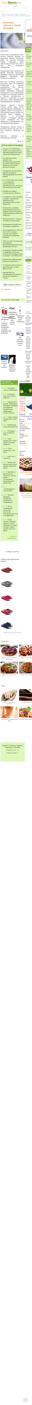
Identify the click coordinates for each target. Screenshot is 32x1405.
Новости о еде (5, 14)
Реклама (17, 743)
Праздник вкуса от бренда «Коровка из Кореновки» (12, 218)
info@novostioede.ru (12, 748)
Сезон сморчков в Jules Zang (9, 446)
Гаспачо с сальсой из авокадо (28, 265)
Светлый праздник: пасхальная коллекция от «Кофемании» (8, 494)
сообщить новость (13, 547)
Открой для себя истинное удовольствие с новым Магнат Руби (12, 264)
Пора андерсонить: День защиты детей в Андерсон (10, 437)
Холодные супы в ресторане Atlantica (9, 391)
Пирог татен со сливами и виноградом (9, 653)
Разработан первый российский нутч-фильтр (11, 191)
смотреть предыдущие (12, 532)
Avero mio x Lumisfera (9, 453)
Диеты (20, 741)
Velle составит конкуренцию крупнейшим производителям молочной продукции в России (13, 241)
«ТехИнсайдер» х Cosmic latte (9, 484)
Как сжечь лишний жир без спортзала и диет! (28, 330)
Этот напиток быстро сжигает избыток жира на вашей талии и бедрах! (28, 342)
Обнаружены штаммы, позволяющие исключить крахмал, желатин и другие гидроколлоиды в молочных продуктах (13, 210)
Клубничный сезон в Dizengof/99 (10, 421)
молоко (7, 286)
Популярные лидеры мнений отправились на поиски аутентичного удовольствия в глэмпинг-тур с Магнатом (13, 250)
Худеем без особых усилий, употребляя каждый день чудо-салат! (28, 371)
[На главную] (9, 5)
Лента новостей (10, 10)
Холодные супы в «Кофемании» (10, 384)
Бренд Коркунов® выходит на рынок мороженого (12, 258)
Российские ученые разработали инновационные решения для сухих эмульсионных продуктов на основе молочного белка (11, 162)
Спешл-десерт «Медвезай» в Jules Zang (10, 414)
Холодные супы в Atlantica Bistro (9, 428)
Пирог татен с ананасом (9, 670)
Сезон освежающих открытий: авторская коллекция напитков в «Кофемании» (10, 506)
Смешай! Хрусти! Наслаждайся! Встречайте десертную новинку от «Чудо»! (12, 272)
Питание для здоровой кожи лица (9, 715)
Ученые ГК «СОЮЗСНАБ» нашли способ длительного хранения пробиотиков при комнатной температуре (12, 151)
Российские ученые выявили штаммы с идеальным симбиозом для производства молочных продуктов (13, 199)
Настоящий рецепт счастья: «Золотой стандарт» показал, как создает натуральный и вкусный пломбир (12, 231)
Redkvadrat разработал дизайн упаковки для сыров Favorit (12, 314)
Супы (27, 260)
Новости (5, 741)
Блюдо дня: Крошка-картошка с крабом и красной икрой (10, 460)
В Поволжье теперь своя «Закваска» (20, 314)
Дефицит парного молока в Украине (12, 363)
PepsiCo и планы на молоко (4, 359)
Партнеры (9, 743)
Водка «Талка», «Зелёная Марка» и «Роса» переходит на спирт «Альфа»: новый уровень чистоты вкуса (10, 520)
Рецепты (13, 741)
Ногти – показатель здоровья (9, 698)
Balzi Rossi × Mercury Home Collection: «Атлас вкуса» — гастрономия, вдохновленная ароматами (9, 473)
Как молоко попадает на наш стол (20, 337)
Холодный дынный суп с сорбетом (29, 291)
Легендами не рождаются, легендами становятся (12, 223)
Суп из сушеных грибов (28, 277)
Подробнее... (23, 440)
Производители (24, 10)
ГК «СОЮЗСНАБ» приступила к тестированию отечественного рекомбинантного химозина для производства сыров (13, 183)
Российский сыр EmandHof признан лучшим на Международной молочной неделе (12, 173)
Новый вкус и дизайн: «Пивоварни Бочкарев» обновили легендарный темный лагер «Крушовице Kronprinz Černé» (10, 403)
